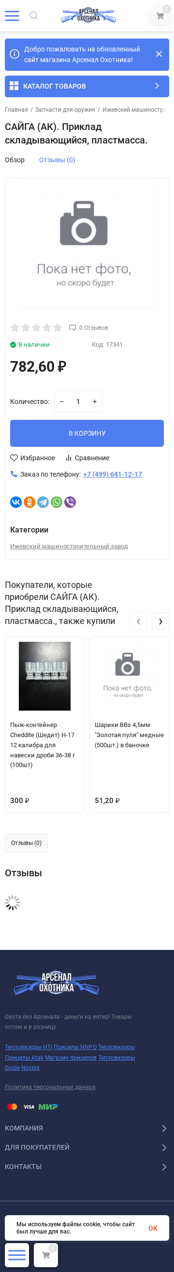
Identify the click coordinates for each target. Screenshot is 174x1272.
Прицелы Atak (24, 1057)
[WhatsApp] (56, 502)
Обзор (15, 159)
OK (153, 1228)
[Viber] (70, 502)
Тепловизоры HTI (28, 1047)
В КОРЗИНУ (87, 433)
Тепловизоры (116, 1047)
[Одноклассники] (29, 502)
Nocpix (30, 1067)
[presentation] (138, 621)
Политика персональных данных (50, 1087)
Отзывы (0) (57, 159)
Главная (16, 110)
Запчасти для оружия (65, 110)
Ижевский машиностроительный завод (69, 546)
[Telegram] (43, 502)
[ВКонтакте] (16, 502)
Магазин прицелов (71, 1057)
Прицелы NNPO (75, 1047)
